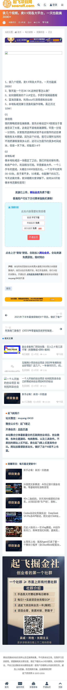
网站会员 (44, 253)
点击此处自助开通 (34, 274)
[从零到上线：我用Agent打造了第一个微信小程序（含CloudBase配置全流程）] (14, 545)
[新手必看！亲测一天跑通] (12, 398)
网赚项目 (12, 22)
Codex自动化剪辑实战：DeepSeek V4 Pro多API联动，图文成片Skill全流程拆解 (42, 516)
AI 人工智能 (27, 402)
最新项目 (20, 687)
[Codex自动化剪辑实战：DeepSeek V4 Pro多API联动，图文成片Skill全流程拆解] (14, 517)
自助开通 (23, 429)
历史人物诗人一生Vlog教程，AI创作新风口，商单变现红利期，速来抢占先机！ (42, 530)
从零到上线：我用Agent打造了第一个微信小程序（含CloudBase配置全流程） (41, 545)
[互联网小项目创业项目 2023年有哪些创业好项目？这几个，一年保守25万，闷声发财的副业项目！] (12, 369)
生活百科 (26, 370)
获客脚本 (33, 687)
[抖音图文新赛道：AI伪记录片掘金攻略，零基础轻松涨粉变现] (14, 488)
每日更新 (29, 32)
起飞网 (38, 443)
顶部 (60, 687)
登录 (55, 5)
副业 (8, 288)
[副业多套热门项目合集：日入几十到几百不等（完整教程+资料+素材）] (12, 349)
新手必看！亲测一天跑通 (34, 394)
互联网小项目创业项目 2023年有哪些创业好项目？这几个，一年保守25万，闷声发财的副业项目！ (42, 366)
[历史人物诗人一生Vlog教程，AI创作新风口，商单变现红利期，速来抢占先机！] (14, 531)
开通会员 (33, 237)
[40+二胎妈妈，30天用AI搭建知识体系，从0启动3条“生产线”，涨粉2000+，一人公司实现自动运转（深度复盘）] (14, 502)
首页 (19, 32)
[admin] (4, 22)
